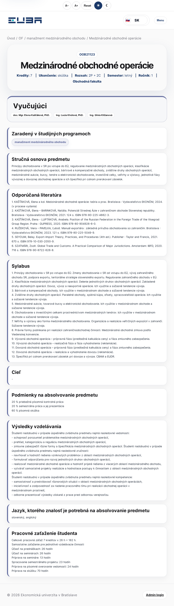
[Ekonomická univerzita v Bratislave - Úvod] (25, 20)
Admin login (155, 595)
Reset (87, 5)
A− (67, 5)
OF (21, 38)
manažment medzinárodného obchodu (56, 38)
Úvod (11, 38)
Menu (160, 20)
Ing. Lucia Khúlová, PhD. (69, 115)
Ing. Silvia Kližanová (101, 115)
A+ (76, 5)
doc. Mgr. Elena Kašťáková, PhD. (31, 115)
